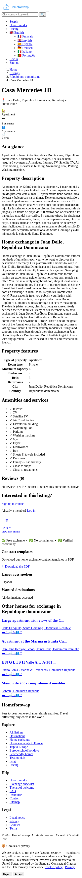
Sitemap (15, 802)
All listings (16, 732)
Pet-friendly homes (21, 754)
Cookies (15, 824)
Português (26, 55)
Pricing (14, 28)
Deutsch (25, 48)
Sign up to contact (13, 503)
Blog (13, 761)
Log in (14, 59)
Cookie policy (53, 867)
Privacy (14, 821)
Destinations (17, 736)
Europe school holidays (24, 750)
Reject (7, 874)
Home (13, 69)
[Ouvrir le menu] (47, 11)
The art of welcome (22, 787)
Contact (14, 798)
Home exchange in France (26, 743)
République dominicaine (25, 76)
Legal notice (17, 817)
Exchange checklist (22, 784)
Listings (15, 73)
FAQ (13, 791)
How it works (18, 25)
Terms (13, 828)
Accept (19, 874)
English (25, 40)
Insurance (16, 794)
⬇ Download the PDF (16, 566)
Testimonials (17, 757)
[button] (17, 32)
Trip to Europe (19, 747)
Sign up (14, 62)
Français (25, 36)
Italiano (25, 51)
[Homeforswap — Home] (24, 10)
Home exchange (20, 739)
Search (14, 21)
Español (25, 44)
